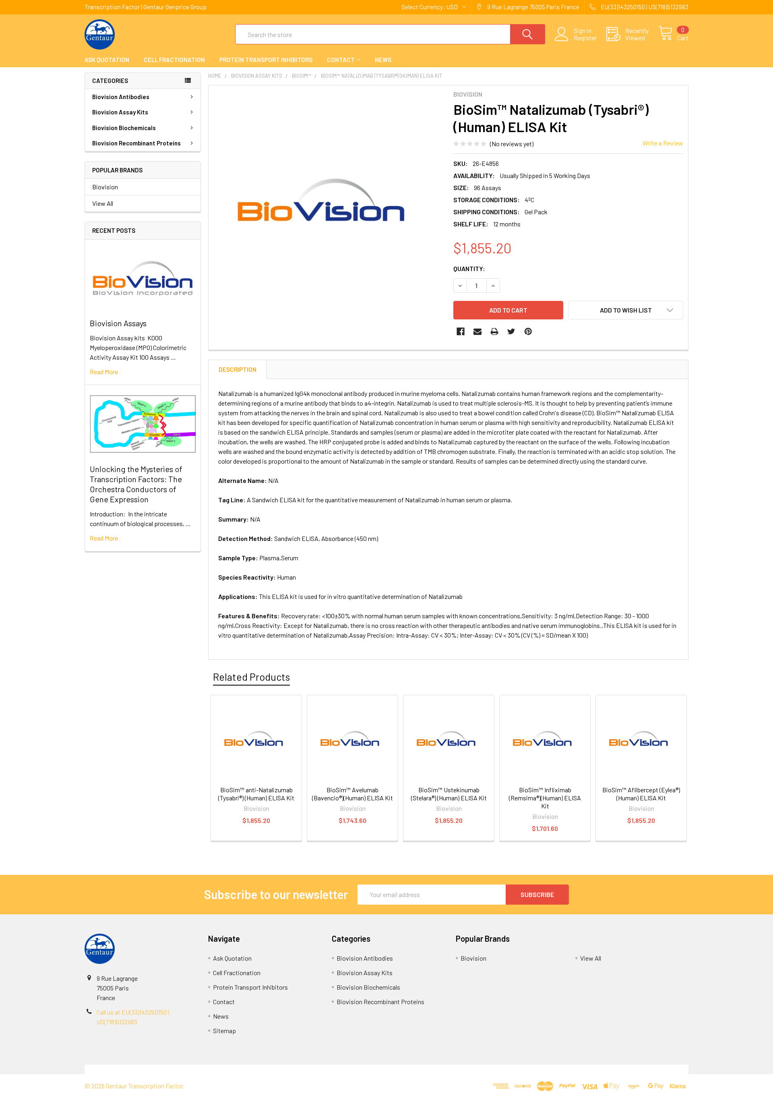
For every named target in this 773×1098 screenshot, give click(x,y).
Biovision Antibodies (120, 96)
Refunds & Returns (462, 1069)
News (383, 59)
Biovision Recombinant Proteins (136, 143)
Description (237, 369)
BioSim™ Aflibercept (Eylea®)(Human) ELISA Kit (641, 794)
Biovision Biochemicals (124, 127)
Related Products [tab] (251, 677)
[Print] (494, 331)
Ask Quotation (107, 59)
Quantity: (469, 268)
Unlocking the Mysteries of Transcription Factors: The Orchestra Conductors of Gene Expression (136, 484)
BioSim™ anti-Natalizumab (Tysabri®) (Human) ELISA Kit (256, 794)
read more (104, 371)
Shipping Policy (311, 1069)
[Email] (477, 331)
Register (585, 37)
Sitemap (224, 1030)
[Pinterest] (528, 331)
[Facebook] (460, 331)
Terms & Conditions (160, 1069)
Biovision (105, 187)
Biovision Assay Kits (120, 112)
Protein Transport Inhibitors (265, 59)
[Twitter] (511, 331)
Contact (341, 59)
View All (102, 203)
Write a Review (663, 143)
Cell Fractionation (174, 59)
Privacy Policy (613, 1069)
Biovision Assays (118, 323)
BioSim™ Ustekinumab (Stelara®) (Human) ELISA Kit (449, 794)
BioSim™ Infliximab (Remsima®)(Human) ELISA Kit (545, 798)
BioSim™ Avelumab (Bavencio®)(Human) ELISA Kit (352, 794)
